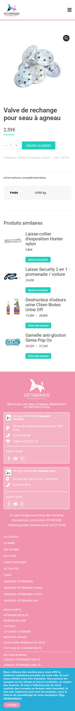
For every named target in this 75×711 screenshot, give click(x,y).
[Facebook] (8, 458)
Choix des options (38, 325)
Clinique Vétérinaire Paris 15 (22, 659)
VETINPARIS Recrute (16, 615)
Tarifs (8, 575)
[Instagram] (22, 458)
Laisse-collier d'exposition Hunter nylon (44, 239)
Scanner (9, 543)
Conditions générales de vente (24, 642)
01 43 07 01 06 (55, 525)
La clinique (11, 537)
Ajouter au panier (38, 145)
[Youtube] (15, 458)
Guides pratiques (15, 562)
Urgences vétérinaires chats (23, 594)
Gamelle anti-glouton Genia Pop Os (45, 338)
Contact (10, 626)
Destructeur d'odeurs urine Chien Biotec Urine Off (45, 304)
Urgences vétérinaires (18, 581)
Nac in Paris (11, 549)
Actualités (11, 568)
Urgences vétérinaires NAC (21, 600)
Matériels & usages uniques (33, 157)
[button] (66, 38)
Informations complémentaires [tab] (25, 178)
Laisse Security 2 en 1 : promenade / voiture (47, 272)
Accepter (12, 705)
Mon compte (12, 610)
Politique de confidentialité (23, 648)
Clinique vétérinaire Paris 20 (22, 665)
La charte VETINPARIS (17, 631)
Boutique (10, 556)
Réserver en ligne (15, 620)
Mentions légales (15, 637)
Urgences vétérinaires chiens (23, 588)
